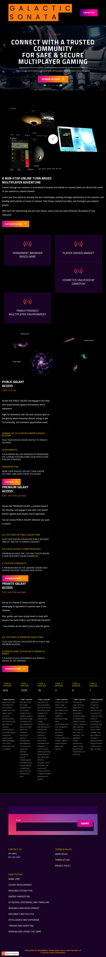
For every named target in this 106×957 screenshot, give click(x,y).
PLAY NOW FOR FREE (13, 224)
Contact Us (88, 12)
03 (61, 85)
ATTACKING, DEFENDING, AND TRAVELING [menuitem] (28, 902)
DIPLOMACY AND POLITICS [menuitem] (21, 914)
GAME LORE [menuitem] (14, 879)
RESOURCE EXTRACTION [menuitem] (20, 890)
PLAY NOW (9, 481)
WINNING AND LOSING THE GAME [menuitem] (24, 931)
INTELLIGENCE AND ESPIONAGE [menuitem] (23, 920)
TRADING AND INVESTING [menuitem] (21, 925)
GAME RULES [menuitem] (61, 854)
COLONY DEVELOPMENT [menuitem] (20, 884)
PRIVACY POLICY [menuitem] (63, 865)
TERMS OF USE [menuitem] (62, 860)
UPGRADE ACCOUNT (51, 79)
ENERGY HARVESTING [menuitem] (19, 896)
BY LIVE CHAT (14, 857)
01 (45, 85)
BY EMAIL (12, 853)
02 (53, 85)
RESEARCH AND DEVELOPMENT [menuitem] (24, 908)
